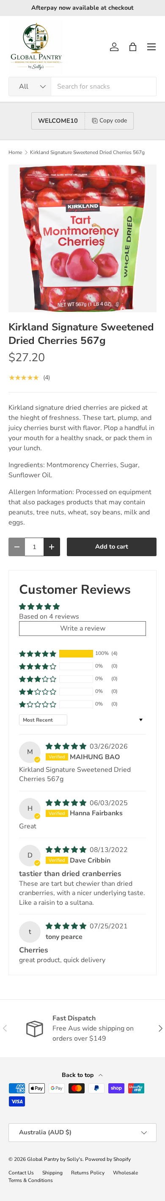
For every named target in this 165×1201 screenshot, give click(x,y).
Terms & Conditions (30, 1180)
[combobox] (82, 86)
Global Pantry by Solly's (54, 1159)
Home (15, 152)
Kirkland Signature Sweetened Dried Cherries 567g (87, 152)
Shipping (52, 1172)
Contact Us (21, 1172)
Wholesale (125, 1172)
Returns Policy (87, 1172)
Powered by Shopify (108, 1159)
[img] (67, 746)
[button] (133, 47)
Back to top (78, 1075)
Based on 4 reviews (49, 616)
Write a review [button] (82, 628)
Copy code (113, 120)
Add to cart (111, 546)
